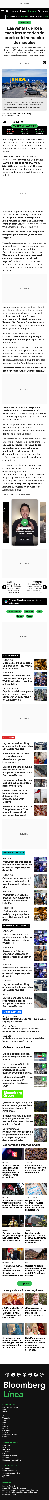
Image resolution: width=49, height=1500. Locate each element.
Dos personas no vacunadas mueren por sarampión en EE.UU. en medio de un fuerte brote (34, 1205)
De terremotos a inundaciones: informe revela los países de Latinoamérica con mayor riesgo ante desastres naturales (17, 1135)
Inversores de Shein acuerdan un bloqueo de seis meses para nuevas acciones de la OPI (34, 588)
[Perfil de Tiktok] (36, 1375)
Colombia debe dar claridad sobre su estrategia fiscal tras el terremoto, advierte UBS (16, 882)
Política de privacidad (9, 1471)
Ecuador (5, 1424)
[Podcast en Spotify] (42, 1375)
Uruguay (5, 1428)
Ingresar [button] (45, 11)
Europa (19, 616)
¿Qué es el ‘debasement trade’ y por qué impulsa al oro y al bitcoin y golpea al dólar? (15, 915)
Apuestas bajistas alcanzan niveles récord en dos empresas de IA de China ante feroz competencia (11, 1171)
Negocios (24, 22)
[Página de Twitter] (13, 1375)
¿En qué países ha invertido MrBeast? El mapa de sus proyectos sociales (35, 1312)
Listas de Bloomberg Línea (11, 1460)
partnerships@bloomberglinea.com (14, 1488)
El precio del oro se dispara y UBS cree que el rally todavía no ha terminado (17, 665)
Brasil (4, 1410)
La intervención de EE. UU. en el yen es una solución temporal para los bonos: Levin (17, 1081)
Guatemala (6, 1437)
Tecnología (6, 1475)
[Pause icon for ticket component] (2, 16)
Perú (4, 1422)
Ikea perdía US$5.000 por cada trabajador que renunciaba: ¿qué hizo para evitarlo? (23, 234)
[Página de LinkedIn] (30, 1375)
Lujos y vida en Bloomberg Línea (22, 1290)
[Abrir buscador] (39, 11)
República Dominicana (10, 1434)
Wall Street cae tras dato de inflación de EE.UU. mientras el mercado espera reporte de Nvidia (14, 588)
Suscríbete (6, 1469)
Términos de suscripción (11, 1473)
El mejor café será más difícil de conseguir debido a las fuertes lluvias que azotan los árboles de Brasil (17, 1120)
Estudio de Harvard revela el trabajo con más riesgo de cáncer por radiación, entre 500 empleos (12, 1343)
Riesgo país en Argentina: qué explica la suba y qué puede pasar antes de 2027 (17, 783)
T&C (4, 1477)
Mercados (6, 1447)
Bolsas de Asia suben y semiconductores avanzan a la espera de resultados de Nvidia (13, 1204)
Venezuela (6, 1418)
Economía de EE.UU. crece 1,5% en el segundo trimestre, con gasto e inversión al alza (16, 758)
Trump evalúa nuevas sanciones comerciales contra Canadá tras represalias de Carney (12, 1271)
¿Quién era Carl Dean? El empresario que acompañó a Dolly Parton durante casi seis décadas (13, 1313)
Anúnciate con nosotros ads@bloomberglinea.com (20, 1490)
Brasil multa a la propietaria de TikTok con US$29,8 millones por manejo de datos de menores (35, 1238)
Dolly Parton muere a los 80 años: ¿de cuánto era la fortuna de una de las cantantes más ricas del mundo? (35, 1344)
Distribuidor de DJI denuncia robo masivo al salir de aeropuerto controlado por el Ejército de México (17, 771)
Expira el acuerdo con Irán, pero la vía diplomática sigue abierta (17, 1056)
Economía (6, 1445)
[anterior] (4, 587)
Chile (4, 1420)
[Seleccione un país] (7, 11)
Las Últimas (29, 611)
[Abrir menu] (2, 11)
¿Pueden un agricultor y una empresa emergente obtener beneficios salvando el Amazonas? (17, 1106)
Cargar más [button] (24, 1284)
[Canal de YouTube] (19, 1375)
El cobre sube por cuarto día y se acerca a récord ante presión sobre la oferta (35, 1169)
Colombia (5, 1416)
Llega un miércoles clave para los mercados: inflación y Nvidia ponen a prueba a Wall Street (17, 939)
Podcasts (5, 1458)
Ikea (39, 611)
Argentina (5, 1414)
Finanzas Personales (9, 1456)
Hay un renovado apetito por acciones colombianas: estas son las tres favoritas (17, 746)
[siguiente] (45, 587)
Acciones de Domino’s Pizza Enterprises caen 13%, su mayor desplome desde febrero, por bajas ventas (17, 810)
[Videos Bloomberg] (24, 1047)
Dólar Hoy (6, 1450)
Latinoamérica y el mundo (11, 1408)
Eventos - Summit (8, 1486)
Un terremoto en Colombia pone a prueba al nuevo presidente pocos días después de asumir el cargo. (17, 1068)
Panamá (5, 1426)
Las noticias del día (14, 611)
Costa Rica (6, 1430)
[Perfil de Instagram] (24, 1375)
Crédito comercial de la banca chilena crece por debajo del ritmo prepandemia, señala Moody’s (15, 796)
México (5, 1412)
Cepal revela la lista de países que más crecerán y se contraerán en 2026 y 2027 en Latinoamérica (17, 695)
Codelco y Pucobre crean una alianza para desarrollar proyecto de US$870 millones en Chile (35, 1271)
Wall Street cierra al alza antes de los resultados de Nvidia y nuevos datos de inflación (16, 899)
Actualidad (6, 1452)
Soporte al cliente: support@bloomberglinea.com (19, 1492)
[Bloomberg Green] (24, 1094)
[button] (44, 62)
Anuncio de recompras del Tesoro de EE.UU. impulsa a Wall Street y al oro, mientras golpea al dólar (17, 680)
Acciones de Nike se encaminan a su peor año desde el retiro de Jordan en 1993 (16, 955)
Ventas (29, 616)
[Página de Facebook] (7, 1375)
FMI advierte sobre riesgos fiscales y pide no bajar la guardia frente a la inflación (13, 1237)
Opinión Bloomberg (12, 1012)
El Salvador (6, 1432)
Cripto (4, 1454)
